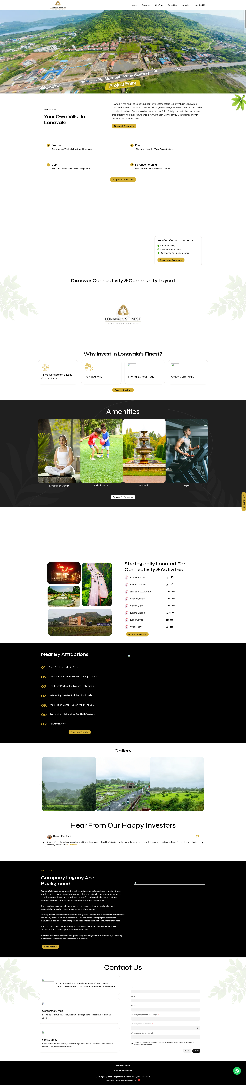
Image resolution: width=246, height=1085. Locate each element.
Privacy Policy (123, 1066)
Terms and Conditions (123, 1070)
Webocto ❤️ (134, 1080)
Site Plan (159, 5)
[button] (2, 51)
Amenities (172, 5)
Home (134, 5)
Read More (72, 845)
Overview (146, 5)
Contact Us (200, 5)
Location (186, 5)
